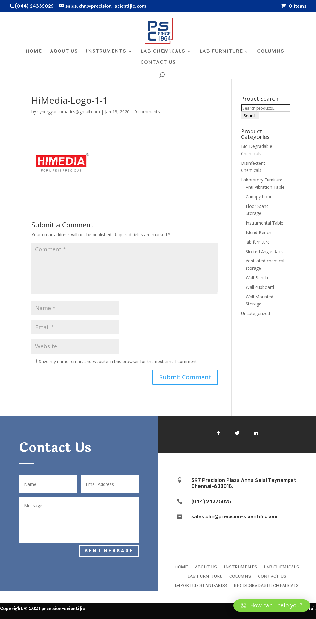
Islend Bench (258, 232)
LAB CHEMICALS (281, 566)
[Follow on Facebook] (218, 433)
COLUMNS (240, 576)
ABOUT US (206, 566)
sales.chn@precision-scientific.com (234, 517)
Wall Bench (257, 278)
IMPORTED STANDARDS (201, 585)
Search (250, 115)
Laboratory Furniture (261, 180)
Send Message (109, 550)
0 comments (147, 112)
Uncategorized (255, 313)
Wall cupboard (260, 287)
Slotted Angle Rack (264, 251)
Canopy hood (259, 197)
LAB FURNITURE (204, 576)
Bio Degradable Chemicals (266, 585)
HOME (181, 566)
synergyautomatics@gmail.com (68, 112)
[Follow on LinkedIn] (255, 433)
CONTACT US (272, 576)
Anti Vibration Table (265, 187)
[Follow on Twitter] (237, 433)
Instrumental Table (264, 223)
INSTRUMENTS (240, 566)
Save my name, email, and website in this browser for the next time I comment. (118, 361)
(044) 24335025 (211, 501)
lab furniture (258, 242)
